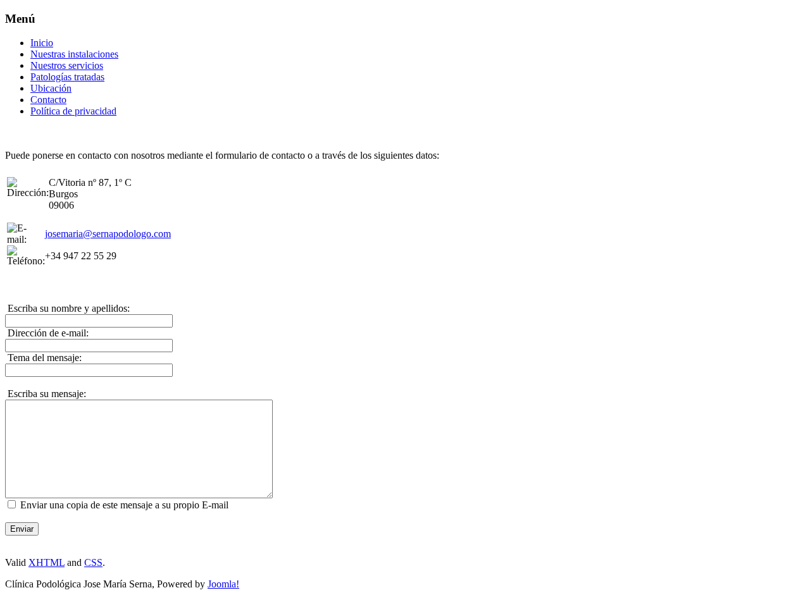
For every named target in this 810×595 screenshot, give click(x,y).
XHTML (46, 562)
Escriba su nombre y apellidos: (67, 308)
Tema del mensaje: (43, 357)
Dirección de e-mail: (47, 333)
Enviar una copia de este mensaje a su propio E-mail (124, 505)
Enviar (22, 529)
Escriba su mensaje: (45, 393)
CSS (93, 562)
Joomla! (223, 584)
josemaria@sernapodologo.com (108, 233)
